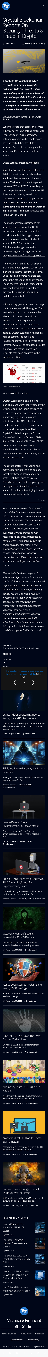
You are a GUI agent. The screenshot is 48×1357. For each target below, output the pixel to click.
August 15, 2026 (8, 1235)
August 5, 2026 (8, 1282)
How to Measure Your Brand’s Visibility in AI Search (13, 1227)
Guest (5, 734)
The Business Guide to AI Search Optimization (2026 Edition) (16, 1259)
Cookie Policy (33, 1340)
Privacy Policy (25, 1334)
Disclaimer (39, 1334)
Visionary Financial (9, 785)
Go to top (41, 501)
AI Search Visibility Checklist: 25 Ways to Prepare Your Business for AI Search (17, 1275)
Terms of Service (9, 1334)
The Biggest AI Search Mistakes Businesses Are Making (15, 1243)
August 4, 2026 (8, 1295)
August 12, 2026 (8, 1251)
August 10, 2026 (8, 1266)
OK (24, 682)
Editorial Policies (17, 1340)
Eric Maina (7, 659)
